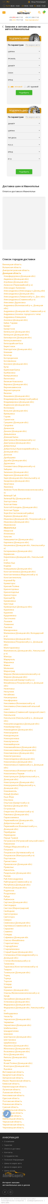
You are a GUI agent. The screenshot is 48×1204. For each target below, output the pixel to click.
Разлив (7, 876)
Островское (9, 808)
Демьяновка (10, 434)
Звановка (8, 486)
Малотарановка (11, 647)
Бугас (6, 366)
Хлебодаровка (11, 1013)
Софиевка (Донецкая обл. (16, 937)
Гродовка (8, 425)
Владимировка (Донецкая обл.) (19, 402)
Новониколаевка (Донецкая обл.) (20, 750)
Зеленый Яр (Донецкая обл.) (17, 498)
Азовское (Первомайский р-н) (18, 285)
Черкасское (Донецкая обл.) (17, 1019)
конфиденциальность (35, 1200)
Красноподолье (11, 592)
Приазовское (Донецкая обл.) (18, 864)
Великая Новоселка (13, 381)
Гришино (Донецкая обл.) (16, 422)
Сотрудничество (11, 1156)
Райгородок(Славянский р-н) (18, 881)
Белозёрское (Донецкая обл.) (18, 337)
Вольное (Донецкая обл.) (16, 410)
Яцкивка (8, 1069)
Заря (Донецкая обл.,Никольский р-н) (22, 478)
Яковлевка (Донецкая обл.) (17, 1051)
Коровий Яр (9, 580)
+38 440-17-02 (16, 17)
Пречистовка (10, 861)
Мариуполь (9, 659)
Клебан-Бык (9, 563)
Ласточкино (9, 618)
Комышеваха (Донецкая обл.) (18, 568)
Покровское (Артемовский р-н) (19, 852)
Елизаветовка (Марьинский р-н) (19, 466)
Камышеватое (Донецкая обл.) (18, 539)
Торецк (7, 978)
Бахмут (7, 326)
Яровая (7, 1060)
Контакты (8, 1152)
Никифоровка (10, 700)
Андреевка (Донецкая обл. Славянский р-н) (24, 311)
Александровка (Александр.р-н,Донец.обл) (24, 290)
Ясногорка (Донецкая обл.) (16, 1066)
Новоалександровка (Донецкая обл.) (21, 723)
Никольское (9, 715)
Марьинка (9, 662)
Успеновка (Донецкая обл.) (17, 1001)
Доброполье (10, 445)
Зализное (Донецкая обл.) (16, 472)
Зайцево (8, 469)
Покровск (8, 849)
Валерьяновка (11, 375)
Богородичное (11, 358)
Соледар (8, 934)
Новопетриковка (12, 756)
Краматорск (9, 583)
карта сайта (5, 1202)
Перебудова (10, 832)
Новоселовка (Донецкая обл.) (18, 761)
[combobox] (24, 51)
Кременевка (10, 601)
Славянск (8, 931)
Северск (8, 919)
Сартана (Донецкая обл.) (15, 902)
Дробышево (10, 457)
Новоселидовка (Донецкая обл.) (19, 759)
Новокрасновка (11, 738)
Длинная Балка (11, 437)
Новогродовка (11, 732)
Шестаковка (10, 1039)
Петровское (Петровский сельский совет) (24, 840)
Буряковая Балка (12, 369)
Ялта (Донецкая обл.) (14, 1054)
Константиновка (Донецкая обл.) (20, 571)
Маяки (7, 665)
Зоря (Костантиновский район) (19, 513)
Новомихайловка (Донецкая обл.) (20, 747)
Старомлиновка (11, 949)
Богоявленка (10, 361)
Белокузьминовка (12, 340)
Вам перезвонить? (32, 20)
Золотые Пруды (11, 510)
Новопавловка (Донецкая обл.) (19, 753)
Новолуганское (11, 741)
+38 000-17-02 (32, 17)
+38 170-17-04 (16, 20)
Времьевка (9, 413)
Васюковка (9, 378)
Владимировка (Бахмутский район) (21, 399)
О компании (9, 1141)
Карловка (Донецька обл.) (16, 542)
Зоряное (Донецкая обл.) (15, 516)
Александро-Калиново (14, 287)
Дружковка (9, 463)
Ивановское (10, 524)
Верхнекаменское (12, 387)
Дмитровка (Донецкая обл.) (17, 443)
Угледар (8, 984)
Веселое (8, 393)
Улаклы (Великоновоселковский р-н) (21, 993)
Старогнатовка (11, 943)
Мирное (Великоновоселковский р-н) (22, 674)
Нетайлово (9, 694)
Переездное (10, 835)
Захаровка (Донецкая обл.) (17, 481)
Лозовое (8, 621)
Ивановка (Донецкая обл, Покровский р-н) (24, 519)
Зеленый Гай (10, 495)
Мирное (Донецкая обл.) (15, 677)
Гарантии (8, 1145)
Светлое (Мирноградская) (16, 908)
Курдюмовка (10, 615)
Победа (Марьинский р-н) (16, 846)
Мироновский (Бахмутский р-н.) (19, 680)
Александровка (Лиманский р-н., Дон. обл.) (24, 296)
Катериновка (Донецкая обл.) (18, 551)
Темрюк (8, 969)
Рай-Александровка (13, 879)
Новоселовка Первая (14, 773)
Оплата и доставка (12, 1149)
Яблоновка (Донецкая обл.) (17, 1048)
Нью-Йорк (9, 797)
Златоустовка (10, 501)
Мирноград (9, 671)
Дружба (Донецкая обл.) (15, 460)
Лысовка (8, 627)
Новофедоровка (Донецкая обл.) (19, 276)
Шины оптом (9, 1171)
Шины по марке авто (13, 1163)
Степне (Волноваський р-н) (17, 960)
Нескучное (9, 691)
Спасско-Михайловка (14, 940)
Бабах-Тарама (10, 323)
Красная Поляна (11, 586)
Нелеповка (9, 688)
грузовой (34, 86)
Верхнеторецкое (12, 390)
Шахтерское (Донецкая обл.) (17, 1037)
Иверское (8, 530)
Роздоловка (9, 893)
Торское (8, 981)
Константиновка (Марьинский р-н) (21, 574)
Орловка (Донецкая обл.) (16, 805)
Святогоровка (10, 914)
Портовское (10, 858)
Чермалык (9, 1022)
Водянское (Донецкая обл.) (17, 405)
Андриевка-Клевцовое (15, 317)
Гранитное (9, 419)
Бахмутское (9, 328)
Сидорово (9, 928)
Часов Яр (8, 1016)
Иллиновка (9, 533)
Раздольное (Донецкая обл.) (17, 873)
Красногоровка (11, 589)
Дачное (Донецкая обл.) (15, 431)
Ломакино (9, 624)
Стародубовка (11, 946)
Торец (7, 975)
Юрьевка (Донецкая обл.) (16, 1045)
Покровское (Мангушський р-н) (19, 855)
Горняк (7, 416)
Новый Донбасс (11, 794)
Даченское (9, 428)
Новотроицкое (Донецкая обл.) (19, 782)
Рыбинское (9, 899)
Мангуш (7, 656)
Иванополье (10, 527)
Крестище (8, 603)
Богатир (8, 355)
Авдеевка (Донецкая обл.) (16, 279)
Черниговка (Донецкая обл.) (17, 1025)
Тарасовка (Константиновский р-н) (21, 966)
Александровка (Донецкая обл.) (19, 293)
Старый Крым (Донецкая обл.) (18, 952)
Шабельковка (10, 1028)
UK (3, 1)
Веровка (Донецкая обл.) (16, 384)
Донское (8, 454)
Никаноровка (10, 697)
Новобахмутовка (12, 726)
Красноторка (10, 595)
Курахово (8, 612)
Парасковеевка (11, 817)
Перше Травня (11, 838)
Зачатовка (9, 484)
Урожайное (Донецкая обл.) (17, 998)
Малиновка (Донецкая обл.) (17, 639)
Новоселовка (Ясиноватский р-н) (20, 770)
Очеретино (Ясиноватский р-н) (19, 811)
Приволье (9, 867)
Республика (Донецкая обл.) (17, 884)
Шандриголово (11, 1031)
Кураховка (9, 609)
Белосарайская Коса (13, 343)
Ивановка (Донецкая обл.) (16, 522)
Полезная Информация (14, 1160)
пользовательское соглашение (12, 1200)
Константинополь (12, 577)
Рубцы (7, 896)
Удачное (8, 987)
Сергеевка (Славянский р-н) (17, 925)
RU (8, 1)
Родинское (9, 890)
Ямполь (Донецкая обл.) (15, 1057)
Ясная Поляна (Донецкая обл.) (18, 1063)
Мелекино (9, 668)
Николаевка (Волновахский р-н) (19, 703)
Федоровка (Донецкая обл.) (17, 1004)
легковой (18, 86)
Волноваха (9, 407)
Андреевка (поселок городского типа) (22, 314)
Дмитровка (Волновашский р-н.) (19, 440)
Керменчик (9, 554)
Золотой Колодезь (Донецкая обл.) (20, 507)
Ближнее (8, 352)
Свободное (9, 911)
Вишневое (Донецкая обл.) (17, 396)
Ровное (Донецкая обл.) (15, 887)
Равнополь (9, 870)
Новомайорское (11, 744)
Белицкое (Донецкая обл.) (16, 334)
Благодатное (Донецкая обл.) (18, 349)
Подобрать (24, 92)
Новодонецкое (11, 735)
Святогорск (9, 917)
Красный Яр (9, 598)
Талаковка (9, 963)
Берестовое (9, 346)
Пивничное (9, 843)
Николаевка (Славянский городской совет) (24, 712)
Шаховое (8, 1034)
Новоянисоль (10, 791)
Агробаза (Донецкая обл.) (16, 282)
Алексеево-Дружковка (14, 302)
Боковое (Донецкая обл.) (16, 364)
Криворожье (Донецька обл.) (18, 606)
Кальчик (8, 536)
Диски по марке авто (13, 1167)
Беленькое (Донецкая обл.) (17, 331)
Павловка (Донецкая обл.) (16, 814)
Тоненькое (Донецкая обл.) (17, 972)
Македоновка (10, 630)
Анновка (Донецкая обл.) (16, 320)
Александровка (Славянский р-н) (19, 299)
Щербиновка (10, 1042)
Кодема (7, 565)
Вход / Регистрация (39, 2)
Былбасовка (9, 372)
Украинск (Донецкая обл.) (16, 990)
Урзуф (6, 996)
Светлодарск (10, 905)
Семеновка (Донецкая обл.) (17, 922)
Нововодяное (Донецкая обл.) (18, 729)
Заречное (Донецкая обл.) (16, 475)
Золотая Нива (10, 504)
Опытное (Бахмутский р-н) (16, 802)
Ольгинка (8, 800)
